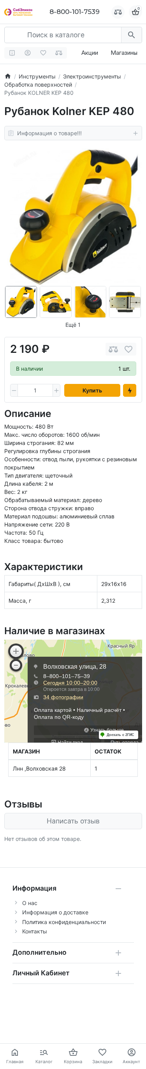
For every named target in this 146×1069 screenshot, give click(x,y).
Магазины (124, 52)
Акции (89, 52)
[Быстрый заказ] (129, 390)
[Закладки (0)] (43, 53)
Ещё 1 (73, 324)
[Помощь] (12, 53)
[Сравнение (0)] (59, 53)
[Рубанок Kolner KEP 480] (73, 217)
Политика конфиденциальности (64, 922)
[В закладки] (128, 349)
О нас (29, 903)
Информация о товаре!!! (49, 133)
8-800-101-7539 (74, 12)
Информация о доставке (55, 912)
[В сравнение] (113, 349)
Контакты (34, 931)
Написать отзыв (73, 821)
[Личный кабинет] (28, 53)
